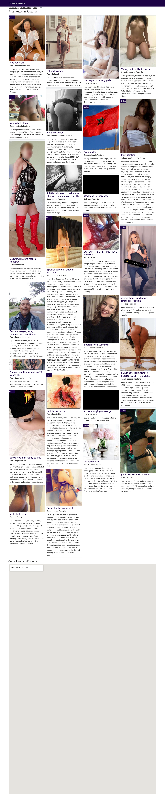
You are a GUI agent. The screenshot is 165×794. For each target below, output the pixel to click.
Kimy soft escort (56, 132)
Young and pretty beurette (136, 69)
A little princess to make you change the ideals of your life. (63, 194)
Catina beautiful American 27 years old (26, 373)
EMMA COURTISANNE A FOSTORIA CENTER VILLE (135, 374)
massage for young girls (97, 80)
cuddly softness (56, 411)
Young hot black (19, 123)
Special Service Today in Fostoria (60, 271)
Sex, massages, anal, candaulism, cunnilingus (23, 333)
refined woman (55, 71)
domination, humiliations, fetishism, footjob (135, 299)
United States (25, 8)
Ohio (35, 8)
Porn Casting (128, 155)
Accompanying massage (97, 411)
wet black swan (18, 514)
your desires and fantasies (136, 474)
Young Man (90, 152)
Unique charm (91, 461)
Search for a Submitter (96, 344)
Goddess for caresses (96, 196)
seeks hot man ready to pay (25, 457)
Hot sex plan (17, 62)
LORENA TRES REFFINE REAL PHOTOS (100, 253)
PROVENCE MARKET (17, 3)
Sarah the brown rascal (60, 508)
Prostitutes (13, 8)
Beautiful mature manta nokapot (23, 260)
